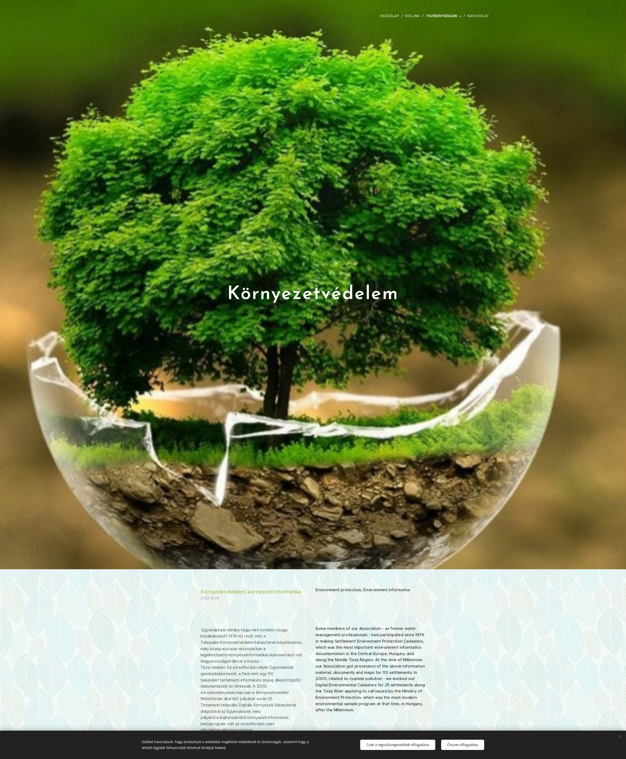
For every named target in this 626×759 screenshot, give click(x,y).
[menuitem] (391, 16)
